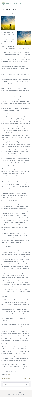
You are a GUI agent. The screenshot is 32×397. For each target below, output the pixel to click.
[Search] (27, 384)
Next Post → (27, 378)
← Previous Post (6, 378)
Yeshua (8, 374)
